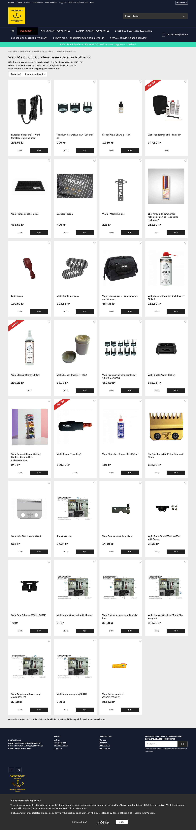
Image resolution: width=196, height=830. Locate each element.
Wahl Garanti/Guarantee (78, 3)
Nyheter (27, 3)
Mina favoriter (51, 3)
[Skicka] (182, 744)
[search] (184, 16)
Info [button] (20, 151)
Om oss (11, 3)
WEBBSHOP (26, 31)
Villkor (19, 3)
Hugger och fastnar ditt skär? (29, 38)
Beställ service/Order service (128, 38)
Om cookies (104, 748)
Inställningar (79, 822)
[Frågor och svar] (120, 751)
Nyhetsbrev (104, 745)
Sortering (16, 74)
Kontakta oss (37, 3)
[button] (39, 150)
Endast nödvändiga (103, 822)
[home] (12, 31)
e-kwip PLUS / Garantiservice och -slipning (78, 38)
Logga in (62, 3)
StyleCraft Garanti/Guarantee (133, 31)
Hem (92, 3)
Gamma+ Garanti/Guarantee (92, 31)
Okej (121, 822)
